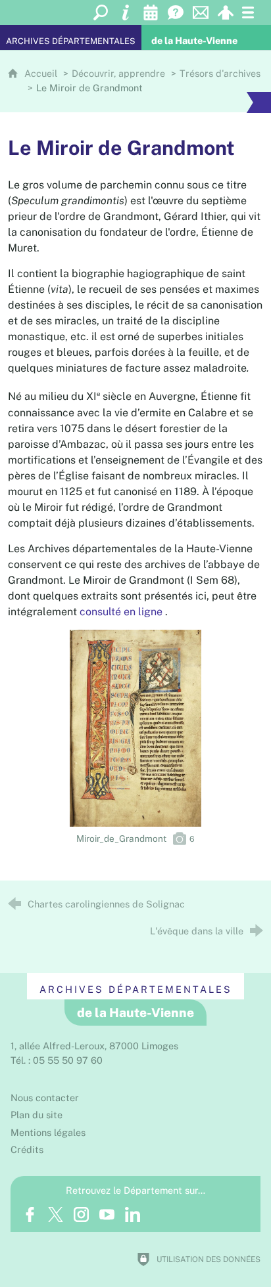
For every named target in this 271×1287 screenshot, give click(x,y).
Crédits (27, 1149)
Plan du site (36, 1114)
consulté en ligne (121, 611)
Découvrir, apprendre (118, 73)
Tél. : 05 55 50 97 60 (57, 1060)
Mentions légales (48, 1132)
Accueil (42, 73)
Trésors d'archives (220, 73)
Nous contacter (45, 1097)
